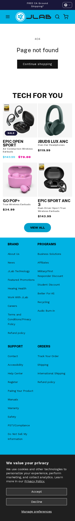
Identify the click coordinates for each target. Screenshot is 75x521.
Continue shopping (37, 64)
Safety (12, 416)
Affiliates (43, 262)
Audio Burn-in (46, 310)
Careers (12, 305)
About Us (13, 253)
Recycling (43, 302)
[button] (67, 5)
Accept (36, 491)
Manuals (13, 399)
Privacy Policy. (34, 481)
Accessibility (15, 364)
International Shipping (51, 373)
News (11, 262)
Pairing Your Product (20, 390)
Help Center (15, 373)
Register (13, 382)
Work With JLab (18, 297)
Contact (13, 356)
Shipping (43, 364)
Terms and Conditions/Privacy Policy (19, 319)
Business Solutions (49, 253)
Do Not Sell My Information (17, 436)
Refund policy (16, 332)
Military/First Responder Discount (50, 273)
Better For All (46, 293)
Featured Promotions (21, 279)
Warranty (13, 408)
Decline (36, 502)
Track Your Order (48, 356)
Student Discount (49, 284)
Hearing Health (17, 288)
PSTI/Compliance (19, 425)
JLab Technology (19, 271)
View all (37, 227)
